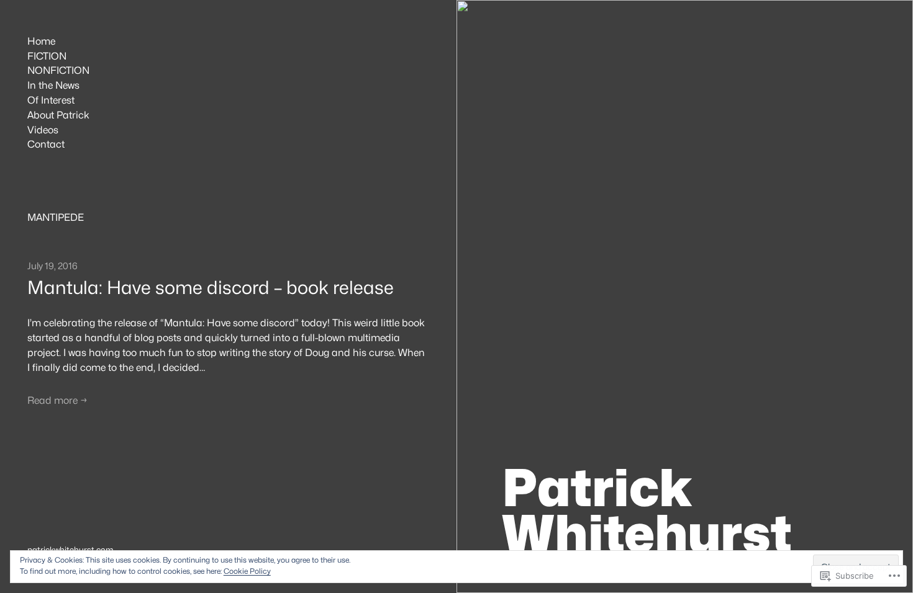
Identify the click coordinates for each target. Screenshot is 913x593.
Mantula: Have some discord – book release (210, 288)
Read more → (57, 400)
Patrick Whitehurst (647, 510)
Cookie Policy (247, 571)
